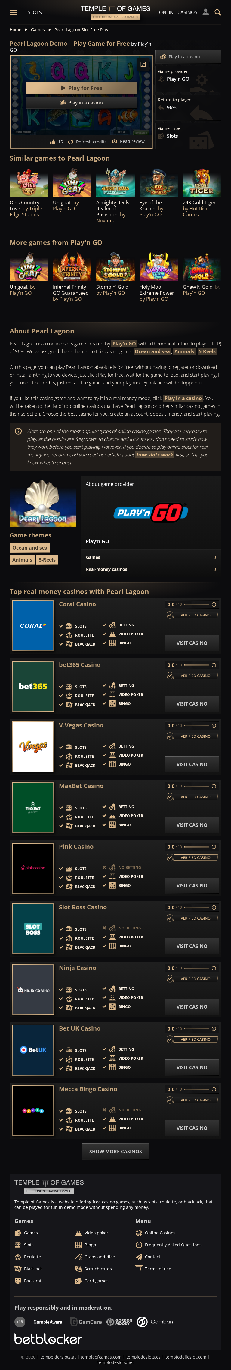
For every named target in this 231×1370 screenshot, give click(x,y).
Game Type (169, 128)
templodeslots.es (143, 1357)
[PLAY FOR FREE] (29, 182)
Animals (184, 351)
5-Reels (207, 351)
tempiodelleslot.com (185, 1357)
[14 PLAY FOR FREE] (115, 182)
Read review (132, 141)
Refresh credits (91, 142)
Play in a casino (184, 56)
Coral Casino (77, 604)
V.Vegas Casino (81, 725)
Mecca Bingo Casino (88, 1089)
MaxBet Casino (81, 786)
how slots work (154, 454)
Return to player (174, 100)
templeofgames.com (101, 1357)
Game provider (173, 71)
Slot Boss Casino (83, 907)
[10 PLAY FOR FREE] (72, 266)
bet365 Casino (79, 665)
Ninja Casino (77, 968)
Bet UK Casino (79, 1028)
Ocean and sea (152, 351)
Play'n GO (124, 343)
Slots (35, 12)
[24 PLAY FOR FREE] (159, 182)
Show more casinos (115, 1151)
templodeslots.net (115, 1362)
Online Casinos (178, 12)
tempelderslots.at (58, 1357)
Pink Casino (76, 847)
